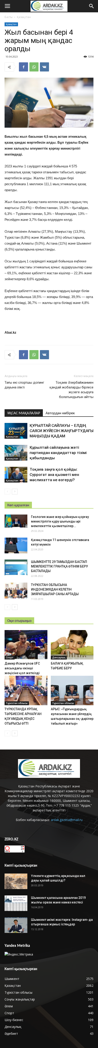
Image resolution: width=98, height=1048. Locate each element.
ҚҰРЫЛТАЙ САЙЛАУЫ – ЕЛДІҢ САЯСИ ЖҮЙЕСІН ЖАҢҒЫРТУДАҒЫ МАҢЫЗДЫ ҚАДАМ (61, 430)
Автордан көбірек (60, 413)
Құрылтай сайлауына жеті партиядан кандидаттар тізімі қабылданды (58, 452)
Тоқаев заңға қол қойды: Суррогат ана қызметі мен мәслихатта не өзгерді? (54, 474)
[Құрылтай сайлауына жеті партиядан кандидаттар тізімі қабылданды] (16, 453)
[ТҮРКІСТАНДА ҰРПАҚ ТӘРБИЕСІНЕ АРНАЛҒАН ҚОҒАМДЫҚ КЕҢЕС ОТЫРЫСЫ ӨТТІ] (26, 690)
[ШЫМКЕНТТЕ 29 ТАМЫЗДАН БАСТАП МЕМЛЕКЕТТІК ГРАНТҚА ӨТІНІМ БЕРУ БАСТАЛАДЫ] (16, 567)
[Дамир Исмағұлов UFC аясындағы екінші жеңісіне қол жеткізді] (26, 645)
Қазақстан (24, 17)
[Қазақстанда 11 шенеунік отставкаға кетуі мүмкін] (16, 545)
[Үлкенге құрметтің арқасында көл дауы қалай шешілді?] (16, 881)
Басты (9, 17)
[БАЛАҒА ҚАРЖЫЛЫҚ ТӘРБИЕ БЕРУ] (72, 645)
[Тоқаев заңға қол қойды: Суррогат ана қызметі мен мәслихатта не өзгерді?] (16, 475)
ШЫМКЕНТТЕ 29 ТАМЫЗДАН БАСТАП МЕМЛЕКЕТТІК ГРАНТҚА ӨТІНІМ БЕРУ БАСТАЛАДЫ (59, 566)
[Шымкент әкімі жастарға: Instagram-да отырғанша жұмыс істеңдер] (16, 925)
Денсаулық (58, 657)
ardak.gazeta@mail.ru (67, 820)
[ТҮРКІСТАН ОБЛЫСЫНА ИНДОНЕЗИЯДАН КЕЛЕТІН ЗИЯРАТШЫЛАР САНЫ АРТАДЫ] (16, 590)
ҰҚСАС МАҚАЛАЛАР (23, 413)
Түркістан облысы (17, 703)
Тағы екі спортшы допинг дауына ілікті (24, 384)
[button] (91, 6)
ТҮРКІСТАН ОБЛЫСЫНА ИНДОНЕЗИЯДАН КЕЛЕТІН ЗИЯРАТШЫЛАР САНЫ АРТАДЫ (55, 589)
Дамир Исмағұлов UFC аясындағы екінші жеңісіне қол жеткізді (22, 668)
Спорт (9, 657)
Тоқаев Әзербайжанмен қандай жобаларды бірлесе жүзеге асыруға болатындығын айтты (71, 389)
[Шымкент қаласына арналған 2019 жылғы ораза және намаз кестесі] (16, 903)
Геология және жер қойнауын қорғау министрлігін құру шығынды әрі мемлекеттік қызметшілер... (60, 521)
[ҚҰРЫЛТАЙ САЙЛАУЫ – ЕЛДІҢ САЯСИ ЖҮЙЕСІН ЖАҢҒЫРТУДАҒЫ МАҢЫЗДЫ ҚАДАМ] (16, 431)
